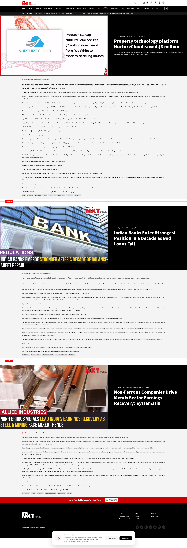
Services (136, 284)
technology (31, 92)
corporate (113, 339)
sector (49, 441)
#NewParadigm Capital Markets (57, 195)
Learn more (85, 541)
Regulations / (122, 228)
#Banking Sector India (61, 354)
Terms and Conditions (125, 519)
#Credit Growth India (48, 354)
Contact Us (138, 516)
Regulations (27, 273)
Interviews (130, 8)
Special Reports (69, 8)
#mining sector (61, 493)
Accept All (125, 538)
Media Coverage (124, 516)
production (72, 471)
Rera (138, 8)
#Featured (30, 195)
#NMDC (69, 493)
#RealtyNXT (78, 195)
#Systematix (40, 493)
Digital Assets (81, 8)
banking (54, 308)
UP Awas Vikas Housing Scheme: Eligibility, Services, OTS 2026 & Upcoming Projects (80, 13)
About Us (153, 513)
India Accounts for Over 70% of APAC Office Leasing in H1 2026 (48, 490)
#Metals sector (26, 493)
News (136, 513)
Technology (58, 8)
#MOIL (33, 493)
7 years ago (140, 36)
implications (49, 322)
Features (29, 8)
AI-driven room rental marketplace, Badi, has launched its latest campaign (52, 192)
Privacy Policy (154, 516)
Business (38, 8)
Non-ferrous (131, 462)
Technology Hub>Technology (32, 79)
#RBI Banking (25, 354)
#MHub (45, 195)
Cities (122, 8)
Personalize (112, 538)
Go (166, 8)
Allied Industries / (123, 387)
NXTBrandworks (112, 8)
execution (145, 475)
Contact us (146, 8)
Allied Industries (29, 433)
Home (121, 513)
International (48, 8)
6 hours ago (133, 387)
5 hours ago (130, 228)
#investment (38, 195)
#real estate (70, 195)
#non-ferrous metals (50, 493)
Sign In (136, 3)
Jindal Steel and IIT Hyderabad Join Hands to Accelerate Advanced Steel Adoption (54, 351)
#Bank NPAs (72, 354)
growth (111, 452)
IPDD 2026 (100, 8)
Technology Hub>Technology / (127, 36)
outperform (92, 448)
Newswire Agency (140, 228)
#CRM (23, 195)
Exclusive (91, 8)
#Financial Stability (36, 354)
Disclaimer (138, 519)
